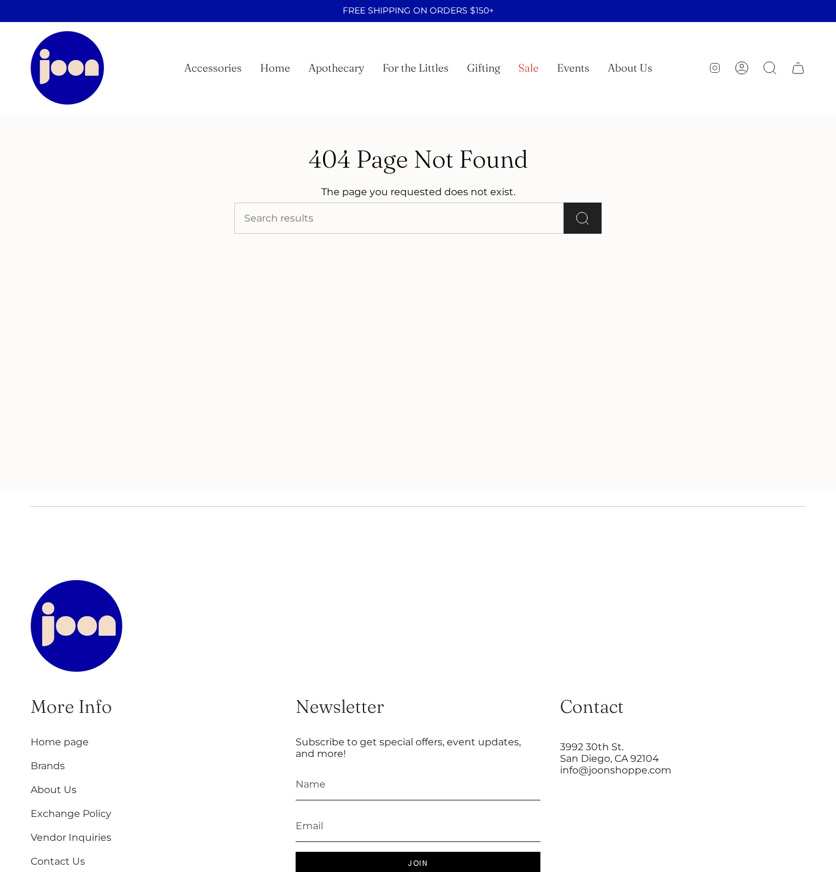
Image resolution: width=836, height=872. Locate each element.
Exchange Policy (71, 813)
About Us (54, 790)
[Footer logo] (76, 626)
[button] (213, 68)
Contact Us (58, 861)
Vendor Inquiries (71, 837)
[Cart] (798, 68)
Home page (60, 742)
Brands (48, 766)
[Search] (583, 218)
